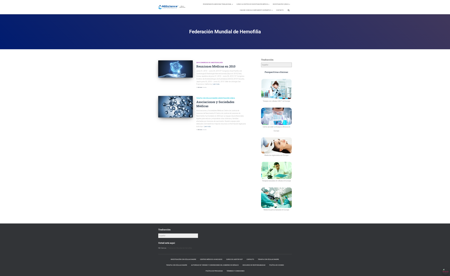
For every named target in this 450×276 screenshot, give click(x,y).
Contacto (280, 10)
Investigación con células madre (183, 259)
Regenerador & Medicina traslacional (217, 4)
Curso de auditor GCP (234, 259)
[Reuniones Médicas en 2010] (175, 69)
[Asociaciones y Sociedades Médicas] (175, 106)
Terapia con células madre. (268, 259)
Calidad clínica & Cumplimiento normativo (255, 10)
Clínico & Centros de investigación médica (252, 4)
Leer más (216, 84)
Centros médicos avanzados (211, 259)
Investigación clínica (281, 4)
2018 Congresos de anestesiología (209, 62)
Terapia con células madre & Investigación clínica (215, 98)
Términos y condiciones (235, 271)
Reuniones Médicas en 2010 (215, 66)
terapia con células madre (176, 265)
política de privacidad (214, 271)
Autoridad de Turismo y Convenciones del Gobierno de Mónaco (215, 265)
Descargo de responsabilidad (254, 265)
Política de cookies (276, 265)
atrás (204, 87)
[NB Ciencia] (172, 7)
